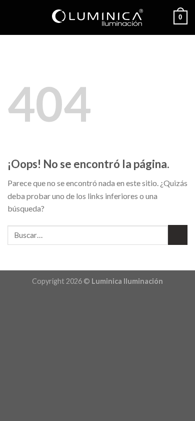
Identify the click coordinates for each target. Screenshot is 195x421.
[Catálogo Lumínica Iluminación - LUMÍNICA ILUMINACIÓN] (98, 17)
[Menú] (14, 17)
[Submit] (178, 234)
